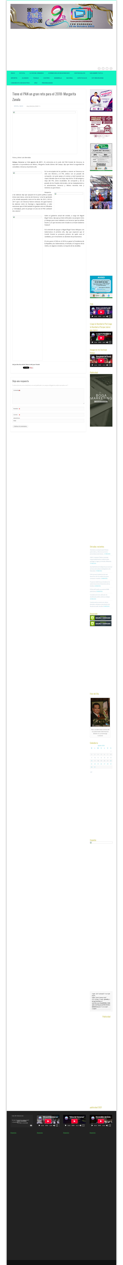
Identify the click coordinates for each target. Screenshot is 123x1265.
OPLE (35, 83)
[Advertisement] (61, 46)
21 (107, 761)
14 (107, 757)
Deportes (14, 78)
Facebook (99, 68)
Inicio (13, 73)
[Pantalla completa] (110, 316)
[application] (101, 312)
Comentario (16, 390)
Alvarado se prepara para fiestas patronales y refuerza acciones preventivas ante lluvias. (99, 552)
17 (95, 761)
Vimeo (107, 68)
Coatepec (46, 78)
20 (104, 761)
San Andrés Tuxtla (96, 73)
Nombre (16, 408)
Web (14, 421)
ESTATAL (22, 73)
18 (98, 761)
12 (101, 757)
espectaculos (82, 78)
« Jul (91, 772)
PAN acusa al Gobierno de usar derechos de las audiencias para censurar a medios (99, 576)
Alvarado (25, 78)
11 (98, 757)
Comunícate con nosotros (20, 83)
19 (101, 761)
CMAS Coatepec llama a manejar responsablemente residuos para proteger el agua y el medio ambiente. (100, 559)
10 (95, 757)
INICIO (21, 106)
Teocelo (36, 78)
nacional (69, 78)
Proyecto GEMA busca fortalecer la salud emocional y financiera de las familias (100, 584)
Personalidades (47, 83)
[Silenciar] (107, 316)
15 (110, 757)
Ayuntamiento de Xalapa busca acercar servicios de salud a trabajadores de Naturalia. (101, 569)
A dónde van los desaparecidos (59, 73)
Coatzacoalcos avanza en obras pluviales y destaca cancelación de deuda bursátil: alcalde (100, 604)
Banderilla (58, 78)
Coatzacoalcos (79, 73)
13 (104, 757)
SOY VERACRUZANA (97, 78)
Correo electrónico (16, 416)
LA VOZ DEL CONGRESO (37, 73)
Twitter (103, 68)
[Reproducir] (92, 316)
